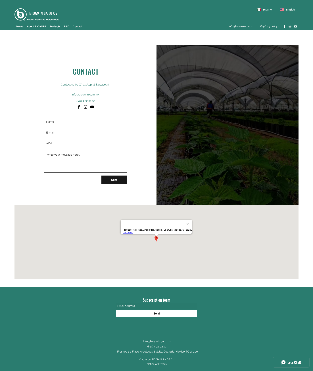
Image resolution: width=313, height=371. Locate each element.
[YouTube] (295, 26)
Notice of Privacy (157, 363)
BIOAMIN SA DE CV (43, 13)
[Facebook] (284, 26)
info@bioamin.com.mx (242, 26)
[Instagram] (290, 26)
